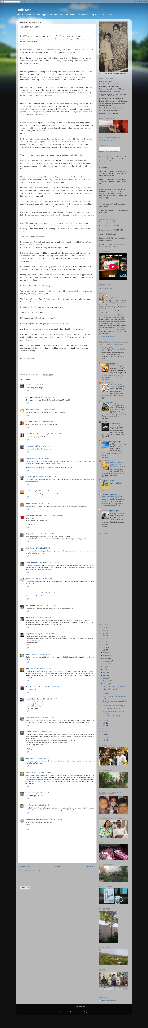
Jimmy (27, 617)
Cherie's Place (107, 347)
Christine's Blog (107, 461)
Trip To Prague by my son (111, 708)
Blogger (86, 1012)
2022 (104, 639)
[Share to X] (48, 375)
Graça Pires (29, 634)
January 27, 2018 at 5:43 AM (43, 421)
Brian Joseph (30, 477)
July (105, 667)
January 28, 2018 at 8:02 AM (41, 617)
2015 (104, 726)
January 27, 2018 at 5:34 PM (49, 562)
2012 (104, 731)
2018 (104, 650)
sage (27, 758)
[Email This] (44, 375)
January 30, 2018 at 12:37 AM (51, 819)
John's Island (30, 668)
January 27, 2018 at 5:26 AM (45, 409)
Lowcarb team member (33, 515)
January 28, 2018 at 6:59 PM (47, 699)
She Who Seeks (107, 402)
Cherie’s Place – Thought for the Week (114, 349)
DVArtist (104, 422)
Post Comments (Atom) (38, 871)
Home (58, 866)
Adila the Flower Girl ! (110, 689)
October (106, 658)
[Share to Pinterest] (52, 375)
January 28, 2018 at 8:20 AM (44, 634)
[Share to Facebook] (50, 375)
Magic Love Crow (31, 687)
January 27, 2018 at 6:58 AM (52, 434)
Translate (115, 151)
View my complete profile (107, 336)
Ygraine (28, 731)
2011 (103, 734)
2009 (104, 740)
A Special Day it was (116, 512)
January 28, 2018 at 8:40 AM (41, 654)
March (105, 678)
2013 (104, 729)
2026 (104, 627)
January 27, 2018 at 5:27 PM (40, 548)
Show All (126, 529)
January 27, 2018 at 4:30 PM (44, 534)
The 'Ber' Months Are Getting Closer (116, 366)
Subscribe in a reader (107, 288)
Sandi (27, 491)
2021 (104, 641)
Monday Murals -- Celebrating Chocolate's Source (117, 405)
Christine (28, 421)
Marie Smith (29, 409)
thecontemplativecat (109, 494)
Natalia (28, 385)
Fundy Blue (29, 717)
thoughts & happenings (110, 510)
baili (109, 296)
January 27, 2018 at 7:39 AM (40, 446)
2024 (104, 633)
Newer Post (25, 866)
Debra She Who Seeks (33, 434)
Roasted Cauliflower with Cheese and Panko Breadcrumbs (117, 464)
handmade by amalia (33, 819)
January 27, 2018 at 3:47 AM (45, 397)
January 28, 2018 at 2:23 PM (46, 668)
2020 (104, 644)
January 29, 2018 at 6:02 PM (39, 805)
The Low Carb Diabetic (110, 363)
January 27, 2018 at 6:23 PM (42, 578)
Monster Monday (115, 423)
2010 (104, 737)
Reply (27, 390)
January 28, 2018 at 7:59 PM (44, 717)
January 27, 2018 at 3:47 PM (53, 515)
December (107, 652)
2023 (104, 636)
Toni (27, 503)
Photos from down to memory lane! (115, 706)
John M (28, 654)
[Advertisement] (45, 876)
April (105, 675)
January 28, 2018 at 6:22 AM (45, 593)
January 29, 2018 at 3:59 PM (41, 793)
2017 (104, 720)
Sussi (27, 446)
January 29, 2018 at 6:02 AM (42, 731)
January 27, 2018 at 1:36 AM (41, 385)
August (106, 664)
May (105, 672)
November (107, 655)
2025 (104, 630)
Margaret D (29, 534)
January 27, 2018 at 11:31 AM (39, 503)
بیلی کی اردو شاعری (106, 140)
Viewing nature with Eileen (111, 441)
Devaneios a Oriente (109, 480)
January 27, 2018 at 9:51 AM (40, 491)
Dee (26, 805)
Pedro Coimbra (30, 699)
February (106, 681)
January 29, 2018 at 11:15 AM (41, 772)
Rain (27, 548)
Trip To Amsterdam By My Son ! (113, 716)
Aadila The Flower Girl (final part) (114, 686)
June (105, 669)
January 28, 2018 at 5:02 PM (49, 687)
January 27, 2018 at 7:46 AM (39, 458)
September (107, 661)
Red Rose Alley (107, 383)
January (106, 684)
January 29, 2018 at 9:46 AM (40, 758)
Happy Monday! (115, 443)
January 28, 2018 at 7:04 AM (46, 605)
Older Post (89, 866)
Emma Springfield (31, 562)
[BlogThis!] (46, 375)
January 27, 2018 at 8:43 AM (46, 477)
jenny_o (28, 578)
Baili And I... (26, 10)
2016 (104, 723)
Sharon (28, 793)
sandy (27, 772)
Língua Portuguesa (116, 482)
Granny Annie (30, 605)
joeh (27, 458)
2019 (104, 647)
